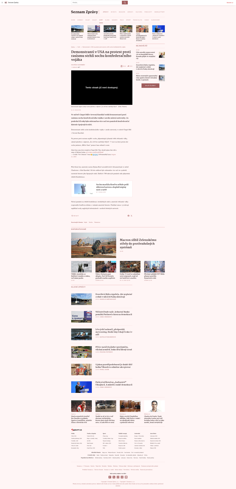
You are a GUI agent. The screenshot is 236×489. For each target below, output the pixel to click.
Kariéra (92, 466)
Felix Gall (89, 445)
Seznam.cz (230, 2)
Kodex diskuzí (118, 469)
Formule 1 (105, 445)
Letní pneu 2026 (153, 436)
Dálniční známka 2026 (155, 438)
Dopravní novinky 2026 (155, 440)
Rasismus (97, 222)
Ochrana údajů (122, 466)
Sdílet (131, 66)
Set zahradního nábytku (131, 455)
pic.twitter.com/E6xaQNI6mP (94, 152)
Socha (91, 222)
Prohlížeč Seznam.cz (87, 469)
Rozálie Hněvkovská (108, 299)
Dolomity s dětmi (138, 448)
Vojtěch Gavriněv (78, 65)
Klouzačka (122, 455)
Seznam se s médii (109, 469)
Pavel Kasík (104, 369)
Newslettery (126, 469)
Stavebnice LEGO (107, 457)
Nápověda (98, 466)
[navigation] (2, 2)
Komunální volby (75, 448)
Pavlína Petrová (106, 352)
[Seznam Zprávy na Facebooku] (110, 477)
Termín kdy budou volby (76, 443)
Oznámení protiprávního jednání (149, 466)
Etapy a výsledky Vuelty (92, 438)
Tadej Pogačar (90, 443)
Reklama (115, 466)
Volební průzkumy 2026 (76, 438)
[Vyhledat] (125, 2)
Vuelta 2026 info (90, 436)
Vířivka (145, 455)
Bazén (98, 455)
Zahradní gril (140, 455)
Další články (150, 85)
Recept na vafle (122, 445)
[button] (77, 28)
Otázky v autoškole (154, 445)
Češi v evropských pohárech (137, 452)
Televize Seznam (98, 469)
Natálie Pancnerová (108, 337)
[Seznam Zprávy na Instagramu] (118, 477)
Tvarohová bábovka (123, 443)
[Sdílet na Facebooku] (128, 216)
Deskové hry (129, 457)
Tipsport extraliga (106, 440)
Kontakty (104, 466)
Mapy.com (104, 452)
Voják (85, 222)
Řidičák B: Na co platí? (155, 443)
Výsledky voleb (74, 440)
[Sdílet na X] (131, 216)
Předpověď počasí (112, 452)
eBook (124, 66)
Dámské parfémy (116, 457)
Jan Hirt (88, 440)
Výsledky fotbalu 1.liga (108, 438)
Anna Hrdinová (106, 317)
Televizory (135, 457)
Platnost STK (153, 448)
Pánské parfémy (150, 457)
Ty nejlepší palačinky (123, 436)
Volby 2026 (73, 436)
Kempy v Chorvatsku (139, 436)
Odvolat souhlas (135, 469)
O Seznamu (87, 466)
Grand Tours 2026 (91, 448)
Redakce (110, 466)
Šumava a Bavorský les (139, 440)
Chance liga (105, 436)
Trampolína (111, 455)
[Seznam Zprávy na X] (114, 477)
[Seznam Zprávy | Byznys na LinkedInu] (126, 477)
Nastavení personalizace (146, 469)
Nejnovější (141, 46)
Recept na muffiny (122, 438)
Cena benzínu (127, 452)
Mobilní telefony (98, 457)
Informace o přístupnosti (133, 466)
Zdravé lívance (122, 440)
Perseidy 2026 (120, 452)
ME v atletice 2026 (107, 443)
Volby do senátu (74, 445)
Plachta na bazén (104, 455)
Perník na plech (122, 448)
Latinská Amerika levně (139, 445)
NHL (104, 448)
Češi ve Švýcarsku (138, 443)
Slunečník (117, 455)
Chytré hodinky (142, 457)
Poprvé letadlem (137, 438)
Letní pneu (123, 457)
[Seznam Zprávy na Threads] (122, 477)
